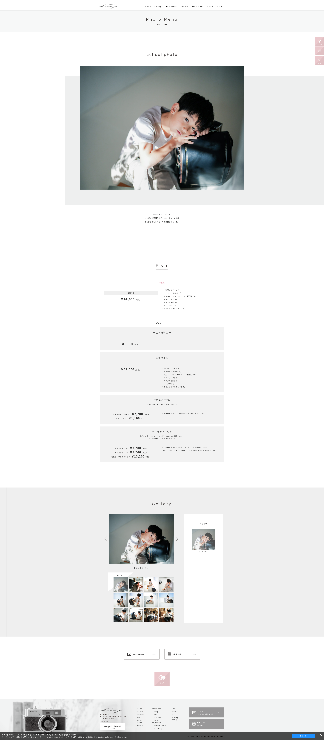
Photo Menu (171, 6)
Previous (105, 538)
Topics (174, 709)
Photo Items (198, 6)
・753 (154, 714)
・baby (155, 711)
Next (177, 538)
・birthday (156, 717)
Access (174, 711)
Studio (210, 6)
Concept (158, 6)
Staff (219, 6)
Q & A (174, 714)
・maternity (157, 728)
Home (148, 6)
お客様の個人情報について (104, 737)
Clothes (184, 6)
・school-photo (159, 726)
